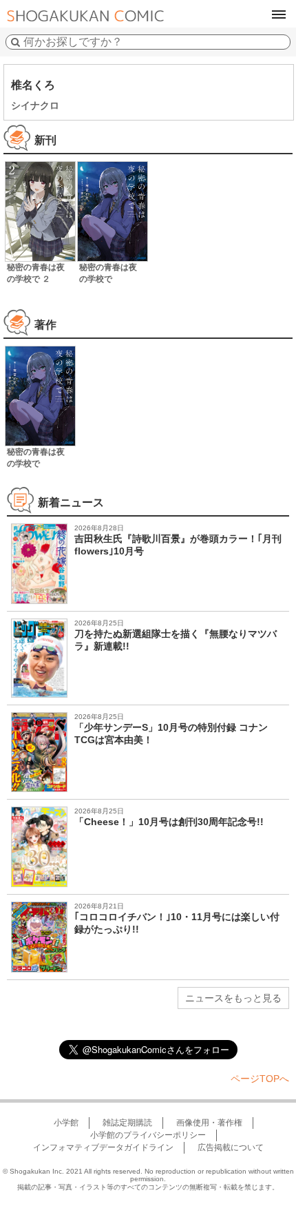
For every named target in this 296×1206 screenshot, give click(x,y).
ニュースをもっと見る (233, 998)
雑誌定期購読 (127, 1122)
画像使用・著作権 (209, 1122)
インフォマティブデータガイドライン (103, 1147)
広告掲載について (231, 1147)
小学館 (66, 1122)
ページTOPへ (260, 1078)
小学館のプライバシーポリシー (148, 1135)
